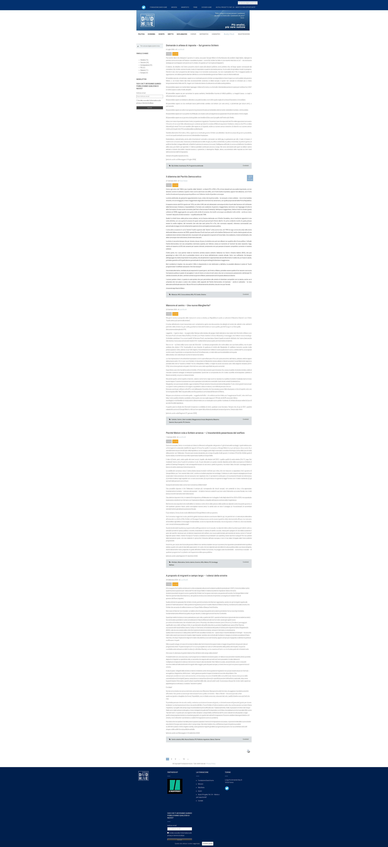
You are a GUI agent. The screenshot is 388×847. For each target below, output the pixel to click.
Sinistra (203, 294)
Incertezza (182, 166)
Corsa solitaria (185, 294)
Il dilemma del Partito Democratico (183, 176)
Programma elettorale (196, 166)
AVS (179, 294)
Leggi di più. (196, 843)
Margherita (209, 419)
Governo (197, 562)
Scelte (198, 294)
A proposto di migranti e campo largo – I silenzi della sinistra (196, 575)
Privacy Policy (210, 763)
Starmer (217, 739)
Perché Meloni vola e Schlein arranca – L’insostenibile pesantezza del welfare (205, 433)
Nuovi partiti (178, 422)
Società (175, 54)
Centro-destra (189, 562)
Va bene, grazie (207, 843)
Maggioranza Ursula (198, 419)
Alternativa (181, 562)
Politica (169, 54)
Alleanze (174, 294)
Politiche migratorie (203, 739)
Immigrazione (144, 65)
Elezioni (142, 70)
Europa (142, 73)
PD (187, 166)
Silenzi (212, 739)
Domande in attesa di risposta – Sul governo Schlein (192, 45)
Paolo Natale (183, 181)
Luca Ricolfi (180, 49)
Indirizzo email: (141, 93)
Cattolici (174, 419)
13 (184, 759)
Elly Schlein (175, 166)
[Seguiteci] (144, 7)
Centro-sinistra (176, 739)
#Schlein (174, 562)
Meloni (206, 562)
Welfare (171, 565)
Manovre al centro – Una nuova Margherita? (188, 305)
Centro (179, 419)
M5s (192, 294)
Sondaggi (214, 562)
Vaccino (143, 62)
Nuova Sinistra (189, 739)
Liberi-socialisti (187, 419)
